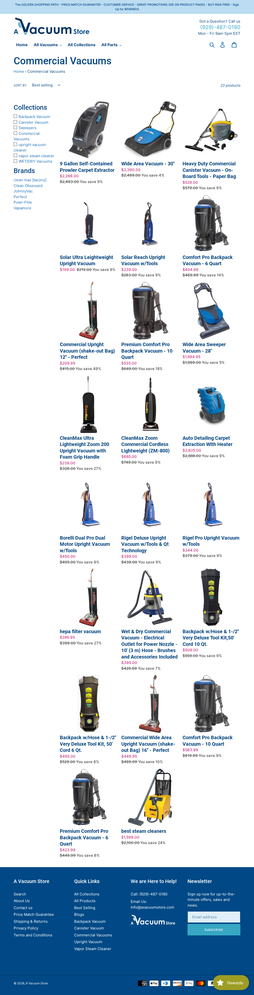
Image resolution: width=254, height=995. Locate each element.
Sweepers (27, 127)
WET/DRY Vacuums (35, 161)
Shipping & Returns (31, 921)
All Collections (86, 894)
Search (20, 894)
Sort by (20, 85)
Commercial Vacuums (93, 935)
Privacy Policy (26, 928)
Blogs (79, 914)
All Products (84, 900)
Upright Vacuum (88, 941)
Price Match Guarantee (34, 914)
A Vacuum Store (37, 983)
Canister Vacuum (33, 122)
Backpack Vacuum (34, 116)
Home (19, 71)
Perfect (20, 196)
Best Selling (84, 907)
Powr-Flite (23, 202)
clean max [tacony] (30, 180)
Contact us (23, 907)
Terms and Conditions (33, 935)
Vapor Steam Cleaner (92, 948)
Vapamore (22, 208)
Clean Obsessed (28, 185)
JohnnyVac (23, 191)
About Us (22, 900)
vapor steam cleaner (36, 155)
